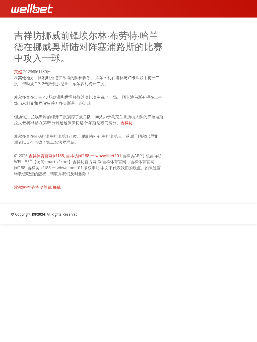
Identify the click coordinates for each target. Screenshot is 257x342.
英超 (18, 71)
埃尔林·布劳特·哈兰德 (33, 187)
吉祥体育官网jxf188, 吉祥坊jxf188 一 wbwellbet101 (75, 155)
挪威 (57, 187)
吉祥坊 (126, 122)
